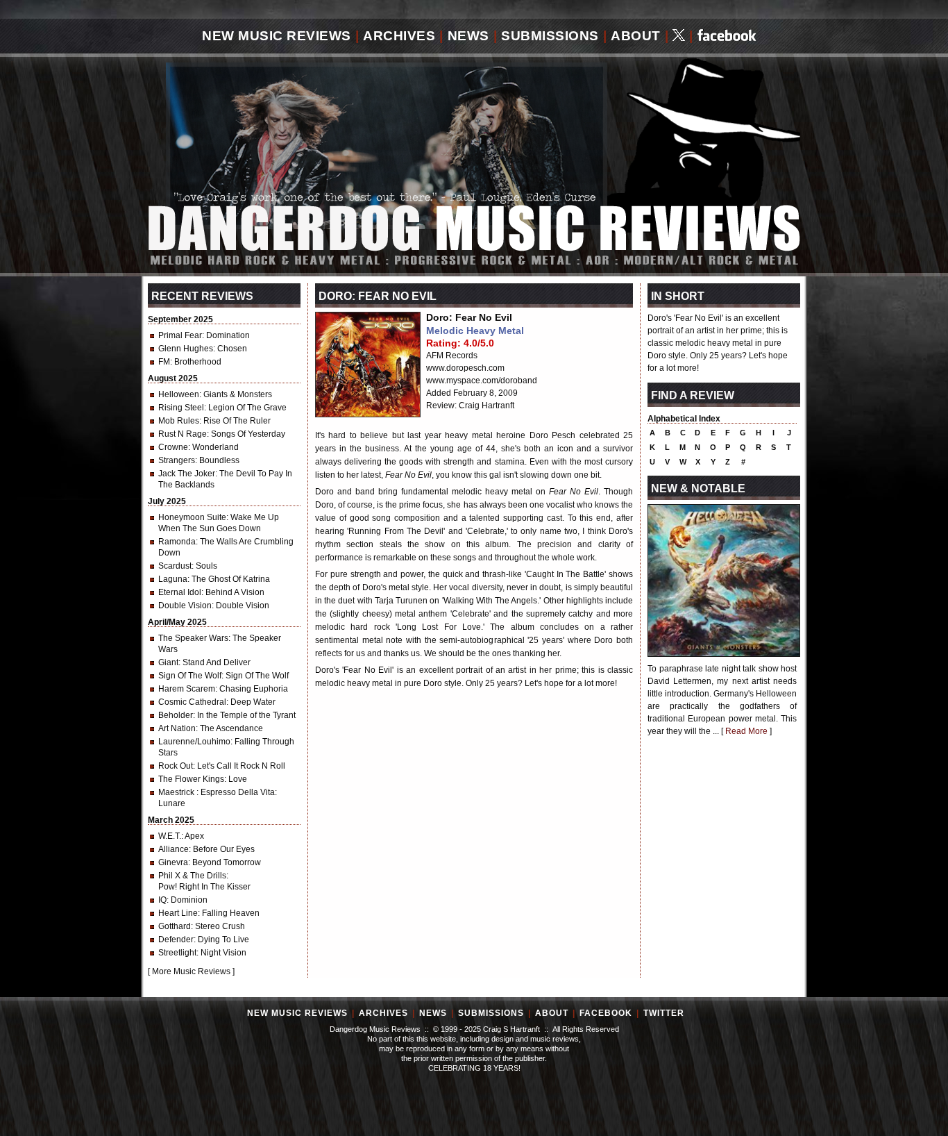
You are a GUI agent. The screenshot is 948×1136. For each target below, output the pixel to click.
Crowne (173, 447)
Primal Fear (180, 335)
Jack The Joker (186, 473)
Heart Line (178, 913)
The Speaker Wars (193, 638)
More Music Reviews (191, 971)
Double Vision (185, 605)
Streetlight (177, 953)
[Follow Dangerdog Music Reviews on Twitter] (678, 36)
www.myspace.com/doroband (481, 380)
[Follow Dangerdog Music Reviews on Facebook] (726, 36)
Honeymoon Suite (192, 517)
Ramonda (177, 541)
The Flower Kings (191, 779)
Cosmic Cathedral (192, 702)
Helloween (178, 394)
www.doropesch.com (465, 368)
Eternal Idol (179, 592)
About (636, 35)
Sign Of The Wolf (189, 675)
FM (164, 362)
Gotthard (174, 926)
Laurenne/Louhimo (194, 741)
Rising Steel (181, 407)
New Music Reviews (276, 35)
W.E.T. (169, 836)
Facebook (605, 1013)
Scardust (175, 566)
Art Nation (177, 728)
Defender (176, 939)
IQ (162, 900)
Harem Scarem (186, 689)
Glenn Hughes (185, 348)
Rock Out (175, 766)
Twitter (663, 1013)
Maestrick (177, 792)
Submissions (550, 35)
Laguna (172, 579)
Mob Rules (178, 421)
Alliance (173, 849)
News (468, 35)
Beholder (175, 715)
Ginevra (173, 862)
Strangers (176, 460)
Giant (168, 662)
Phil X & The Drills (192, 875)
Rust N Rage (182, 434)
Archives (399, 35)
